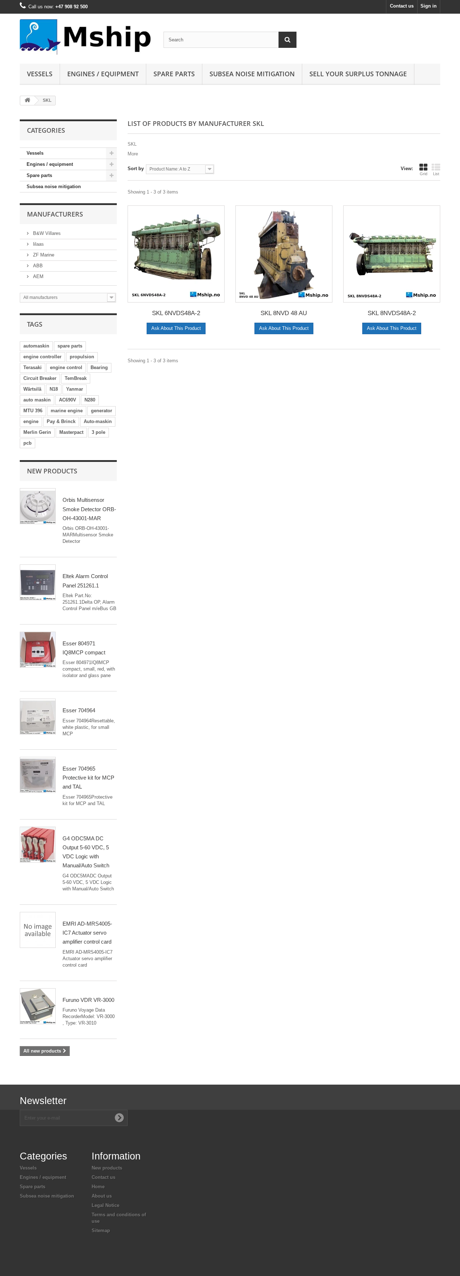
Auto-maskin (98, 421)
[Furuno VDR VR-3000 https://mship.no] (38, 1006)
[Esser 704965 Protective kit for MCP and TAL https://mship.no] (38, 775)
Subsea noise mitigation (54, 186)
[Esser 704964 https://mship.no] (38, 717)
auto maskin (37, 400)
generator (101, 410)
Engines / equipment (103, 73)
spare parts (70, 346)
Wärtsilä (32, 389)
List (436, 174)
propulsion (82, 356)
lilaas (38, 244)
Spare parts (174, 73)
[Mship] (86, 37)
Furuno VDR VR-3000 (88, 1000)
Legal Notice (105, 1205)
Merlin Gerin (37, 432)
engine (30, 421)
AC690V (67, 400)
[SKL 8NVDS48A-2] (392, 254)
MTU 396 (32, 410)
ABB (37, 265)
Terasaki (32, 367)
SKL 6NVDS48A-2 (176, 313)
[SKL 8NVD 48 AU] (284, 254)
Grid (423, 174)
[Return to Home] (27, 100)
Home (98, 1186)
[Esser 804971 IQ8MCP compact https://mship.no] (38, 650)
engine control (66, 367)
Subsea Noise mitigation (252, 73)
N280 (89, 400)
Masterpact (71, 432)
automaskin (36, 346)
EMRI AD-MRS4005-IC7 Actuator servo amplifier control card (87, 933)
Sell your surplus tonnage (358, 73)
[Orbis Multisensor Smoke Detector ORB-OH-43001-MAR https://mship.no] (38, 506)
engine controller (42, 356)
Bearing (99, 367)
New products (52, 471)
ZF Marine (43, 255)
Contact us (402, 6)
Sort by (136, 168)
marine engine (67, 410)
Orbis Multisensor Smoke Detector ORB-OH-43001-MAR (89, 509)
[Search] (287, 40)
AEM (37, 276)
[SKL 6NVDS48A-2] (176, 254)
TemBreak (76, 378)
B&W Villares (46, 233)
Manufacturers (55, 214)
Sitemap (101, 1230)
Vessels (39, 73)
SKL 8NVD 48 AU (284, 313)
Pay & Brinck (61, 421)
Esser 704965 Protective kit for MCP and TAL (88, 778)
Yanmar (74, 389)
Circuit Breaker (39, 378)
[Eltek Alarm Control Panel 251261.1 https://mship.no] (38, 582)
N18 (54, 389)
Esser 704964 (79, 710)
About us (102, 1196)
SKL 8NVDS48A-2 (392, 313)
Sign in (428, 6)
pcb (27, 443)
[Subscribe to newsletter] (119, 1118)
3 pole (98, 432)
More (133, 153)
